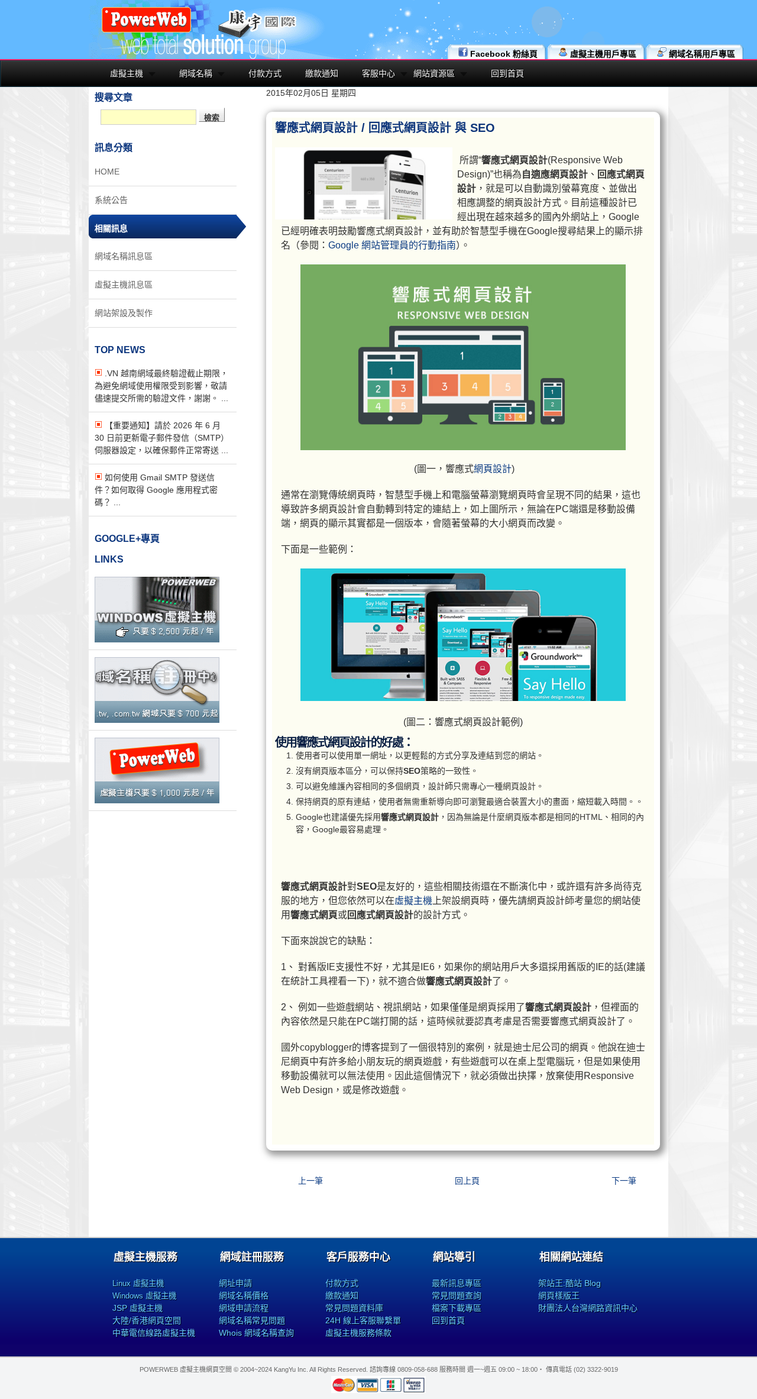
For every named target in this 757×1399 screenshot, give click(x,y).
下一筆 (624, 1180)
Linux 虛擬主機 (138, 1283)
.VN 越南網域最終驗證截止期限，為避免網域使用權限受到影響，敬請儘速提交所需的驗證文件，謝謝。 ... (161, 386)
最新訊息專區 (456, 1283)
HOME (107, 171)
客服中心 (378, 73)
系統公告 (111, 200)
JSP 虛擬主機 (137, 1308)
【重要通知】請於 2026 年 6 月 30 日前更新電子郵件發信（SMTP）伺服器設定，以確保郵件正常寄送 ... (162, 438)
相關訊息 (111, 228)
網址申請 (235, 1283)
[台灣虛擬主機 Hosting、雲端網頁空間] (146, 30)
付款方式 (265, 73)
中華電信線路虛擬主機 (153, 1332)
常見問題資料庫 (354, 1308)
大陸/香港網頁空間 (146, 1320)
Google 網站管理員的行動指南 (392, 245)
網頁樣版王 (559, 1295)
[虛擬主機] (157, 639)
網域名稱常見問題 (252, 1320)
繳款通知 (321, 73)
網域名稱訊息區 (124, 256)
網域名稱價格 (243, 1295)
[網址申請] (157, 720)
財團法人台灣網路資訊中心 (588, 1308)
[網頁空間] (157, 800)
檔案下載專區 (456, 1308)
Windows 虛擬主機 (144, 1295)
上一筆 (310, 1180)
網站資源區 (434, 73)
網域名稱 (195, 73)
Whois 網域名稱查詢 (256, 1332)
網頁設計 (493, 469)
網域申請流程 (243, 1308)
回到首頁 (507, 73)
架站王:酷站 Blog (569, 1283)
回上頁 (467, 1180)
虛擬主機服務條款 (358, 1332)
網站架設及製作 (124, 313)
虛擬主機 (126, 73)
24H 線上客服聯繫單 (363, 1320)
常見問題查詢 (456, 1295)
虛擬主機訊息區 (124, 284)
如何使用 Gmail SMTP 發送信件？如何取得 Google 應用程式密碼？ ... (156, 490)
